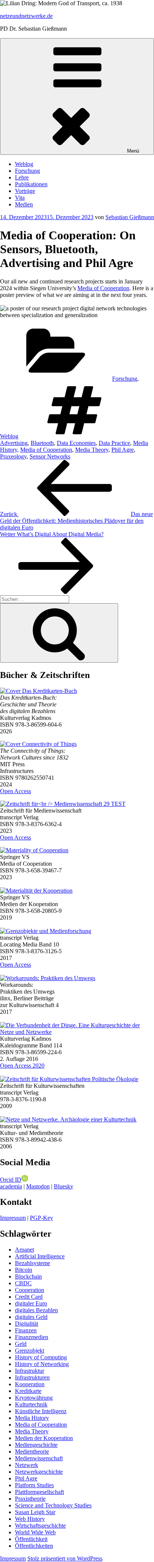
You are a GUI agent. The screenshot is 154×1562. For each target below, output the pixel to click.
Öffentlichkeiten (34, 1546)
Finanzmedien (31, 1337)
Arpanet (24, 1249)
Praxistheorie (30, 1498)
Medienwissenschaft (39, 1458)
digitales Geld (31, 1317)
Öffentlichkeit (31, 1539)
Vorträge (25, 191)
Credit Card (29, 1297)
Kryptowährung (34, 1397)
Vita (20, 197)
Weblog (24, 164)
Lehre (22, 177)
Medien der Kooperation (44, 1438)
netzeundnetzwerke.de (26, 16)
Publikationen (31, 184)
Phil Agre (122, 449)
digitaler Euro (31, 1303)
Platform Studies (34, 1485)
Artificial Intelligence (40, 1256)
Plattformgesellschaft (39, 1492)
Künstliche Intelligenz (41, 1411)
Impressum (13, 1218)
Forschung (27, 171)
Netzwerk (26, 1465)
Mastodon (38, 1186)
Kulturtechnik (31, 1404)
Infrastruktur (29, 1371)
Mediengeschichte (36, 1445)
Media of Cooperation (103, 288)
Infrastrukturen (32, 1377)
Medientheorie (32, 1451)
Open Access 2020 (22, 1065)
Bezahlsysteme (32, 1263)
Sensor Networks (50, 456)
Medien (24, 204)
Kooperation (29, 1384)
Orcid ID (10, 1179)
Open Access (15, 791)
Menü (133, 151)
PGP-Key (41, 1218)
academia (11, 1186)
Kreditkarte (28, 1391)
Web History (30, 1519)
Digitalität (26, 1323)
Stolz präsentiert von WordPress (64, 1558)
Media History (32, 1418)
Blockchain (28, 1276)
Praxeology (13, 456)
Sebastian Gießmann (129, 217)
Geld (21, 1344)
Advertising (14, 443)
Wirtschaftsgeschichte (40, 1525)
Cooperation (29, 1290)
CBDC (23, 1283)
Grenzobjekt (29, 1350)
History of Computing (41, 1357)
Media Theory (91, 449)
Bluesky (63, 1186)
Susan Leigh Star (35, 1512)
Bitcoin (23, 1270)
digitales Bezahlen (36, 1310)
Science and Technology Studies (53, 1505)
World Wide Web (35, 1532)
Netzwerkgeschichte (39, 1472)
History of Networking (42, 1364)
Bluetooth (42, 443)
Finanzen (26, 1330)
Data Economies (76, 443)
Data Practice (114, 443)
